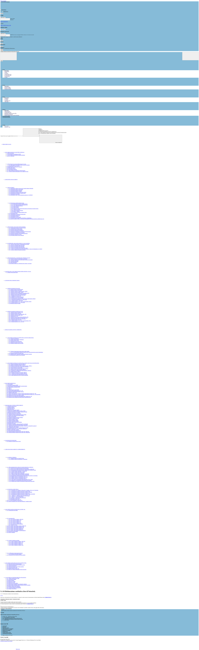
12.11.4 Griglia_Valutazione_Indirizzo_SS (16, 544)
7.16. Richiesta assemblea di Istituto (12, 420)
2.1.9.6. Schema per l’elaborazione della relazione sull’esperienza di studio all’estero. (24, 208)
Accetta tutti (16, 599)
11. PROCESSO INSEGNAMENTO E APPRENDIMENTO (15, 449)
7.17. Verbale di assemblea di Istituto (13, 421)
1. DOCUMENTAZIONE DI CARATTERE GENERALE (14, 152)
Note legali (4, 626)
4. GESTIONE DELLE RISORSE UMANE (12, 280)
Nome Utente (12, 18)
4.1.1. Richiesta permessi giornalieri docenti (16, 289)
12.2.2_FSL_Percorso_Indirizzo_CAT (15, 520)
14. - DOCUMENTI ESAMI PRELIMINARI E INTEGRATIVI (15, 577)
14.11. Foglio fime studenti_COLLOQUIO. (14, 587)
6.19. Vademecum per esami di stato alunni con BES (15, 395)
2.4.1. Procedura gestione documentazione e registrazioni (18, 258)
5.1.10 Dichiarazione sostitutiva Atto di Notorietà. (17, 355)
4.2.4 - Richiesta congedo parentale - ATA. (16, 315)
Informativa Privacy (5, 627)
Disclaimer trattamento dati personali (6, 641)
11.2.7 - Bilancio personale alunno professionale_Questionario (19, 473)
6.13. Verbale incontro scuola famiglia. (13, 389)
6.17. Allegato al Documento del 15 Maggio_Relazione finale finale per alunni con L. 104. (21, 393)
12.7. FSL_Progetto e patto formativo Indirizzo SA (15, 529)
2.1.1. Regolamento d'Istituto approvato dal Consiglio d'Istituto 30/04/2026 (21, 188)
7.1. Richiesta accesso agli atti (11, 406)
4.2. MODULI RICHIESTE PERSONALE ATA (15, 311)
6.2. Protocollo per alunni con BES (12, 385)
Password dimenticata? (4, 21)
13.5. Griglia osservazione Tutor (12, 567)
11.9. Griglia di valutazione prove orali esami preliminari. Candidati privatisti (19, 501)
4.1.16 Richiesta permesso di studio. (14, 303)
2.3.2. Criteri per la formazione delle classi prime (17, 245)
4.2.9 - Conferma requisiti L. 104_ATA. (15, 319)
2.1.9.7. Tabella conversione (15, 209)
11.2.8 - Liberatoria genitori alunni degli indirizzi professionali (19, 474)
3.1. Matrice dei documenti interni (12, 272)
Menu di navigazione (58, 142)
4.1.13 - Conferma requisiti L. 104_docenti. (16, 300)
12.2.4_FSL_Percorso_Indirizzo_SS (15, 522)
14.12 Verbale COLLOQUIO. (12, 588)
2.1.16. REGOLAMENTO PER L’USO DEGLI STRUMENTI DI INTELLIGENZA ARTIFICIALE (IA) (26, 218)
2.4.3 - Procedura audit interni (13, 260)
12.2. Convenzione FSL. (11, 518)
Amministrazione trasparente (7, 633)
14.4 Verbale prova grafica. (11, 581)
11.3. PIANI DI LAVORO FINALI (13, 489)
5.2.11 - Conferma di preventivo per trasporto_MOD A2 (18, 373)
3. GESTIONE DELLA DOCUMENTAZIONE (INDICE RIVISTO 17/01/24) (18, 271)
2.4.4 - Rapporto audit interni (13, 261)
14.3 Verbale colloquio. (10, 580)
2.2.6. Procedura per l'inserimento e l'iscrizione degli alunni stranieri (20, 231)
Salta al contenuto (3, 0)
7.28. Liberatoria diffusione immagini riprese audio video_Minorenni (18, 431)
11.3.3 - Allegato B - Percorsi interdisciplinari (16, 496)
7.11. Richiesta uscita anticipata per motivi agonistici (15, 415)
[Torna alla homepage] (99, 51)
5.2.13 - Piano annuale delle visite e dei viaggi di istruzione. (18, 375)
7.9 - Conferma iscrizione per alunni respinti (14, 413)
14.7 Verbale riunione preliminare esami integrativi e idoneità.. (17, 584)
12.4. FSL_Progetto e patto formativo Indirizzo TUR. (15, 526)
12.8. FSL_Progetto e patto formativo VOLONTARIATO (16, 530)
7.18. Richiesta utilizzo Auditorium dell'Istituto (14, 422)
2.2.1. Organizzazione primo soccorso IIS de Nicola (17, 227)
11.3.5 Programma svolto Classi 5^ (14, 498)
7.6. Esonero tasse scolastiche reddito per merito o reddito (16, 410)
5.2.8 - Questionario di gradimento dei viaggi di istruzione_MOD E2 (20, 370)
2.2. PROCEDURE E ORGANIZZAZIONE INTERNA (16, 226)
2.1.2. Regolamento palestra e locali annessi (16, 189)
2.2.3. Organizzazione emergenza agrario (15, 228)
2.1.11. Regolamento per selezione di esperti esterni (17, 214)
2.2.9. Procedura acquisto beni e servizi (15, 234)
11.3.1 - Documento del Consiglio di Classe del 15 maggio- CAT (19, 494)
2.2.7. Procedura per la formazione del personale (17, 232)
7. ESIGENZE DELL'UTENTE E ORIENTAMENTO (14, 405)
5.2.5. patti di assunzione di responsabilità (15, 367)
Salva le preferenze (8, 608)
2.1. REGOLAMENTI (10, 187)
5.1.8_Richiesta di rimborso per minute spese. (16, 353)
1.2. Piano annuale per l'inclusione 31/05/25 (14, 154)
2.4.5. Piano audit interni (13, 262)
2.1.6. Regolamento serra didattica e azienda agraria (17, 193)
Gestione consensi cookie (6, 632)
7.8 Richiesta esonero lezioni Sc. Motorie (13, 412)
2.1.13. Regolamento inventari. (14, 216)
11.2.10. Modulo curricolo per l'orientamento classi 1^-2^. (18, 476)
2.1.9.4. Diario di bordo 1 (15, 206)
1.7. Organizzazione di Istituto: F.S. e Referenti (14, 166)
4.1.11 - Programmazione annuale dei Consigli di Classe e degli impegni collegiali (22, 298)
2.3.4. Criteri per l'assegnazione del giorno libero (17, 247)
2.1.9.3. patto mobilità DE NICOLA (17, 205)
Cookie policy (4, 625)
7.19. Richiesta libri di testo (11, 423)
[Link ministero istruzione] (5, 1)
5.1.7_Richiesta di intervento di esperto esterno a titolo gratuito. (19, 351)
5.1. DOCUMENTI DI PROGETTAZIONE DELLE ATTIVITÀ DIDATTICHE (52, 132)
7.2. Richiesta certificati (10, 407)
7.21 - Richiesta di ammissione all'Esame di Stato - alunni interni (17, 424)
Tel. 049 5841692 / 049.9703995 (9, 617)
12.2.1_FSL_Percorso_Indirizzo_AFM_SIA (16, 519)
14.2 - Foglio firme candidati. (11, 579)
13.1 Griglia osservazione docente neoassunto (14, 563)
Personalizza (3, 599)
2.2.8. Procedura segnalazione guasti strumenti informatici (18, 233)
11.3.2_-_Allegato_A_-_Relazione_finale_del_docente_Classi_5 (19, 495)
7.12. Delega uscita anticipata (11, 416)
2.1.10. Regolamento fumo (13, 213)
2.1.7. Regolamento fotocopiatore (14, 194)
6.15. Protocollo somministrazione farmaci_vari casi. (15, 391)
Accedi (2, 13)
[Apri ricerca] (190, 56)
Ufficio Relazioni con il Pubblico (7, 628)
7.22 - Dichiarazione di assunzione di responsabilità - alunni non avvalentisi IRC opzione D (21, 425)
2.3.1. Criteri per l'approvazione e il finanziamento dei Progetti (19, 244)
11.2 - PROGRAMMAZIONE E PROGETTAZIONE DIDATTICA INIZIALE (20, 467)
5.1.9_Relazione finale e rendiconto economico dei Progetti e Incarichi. (20, 354)
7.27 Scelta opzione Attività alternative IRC (14, 430)
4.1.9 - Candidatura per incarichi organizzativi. (16, 296)
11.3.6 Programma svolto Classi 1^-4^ (15, 499)
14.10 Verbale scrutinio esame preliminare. (14, 586)
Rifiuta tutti (9, 599)
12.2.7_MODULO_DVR (13, 524)
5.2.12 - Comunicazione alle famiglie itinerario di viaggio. (18, 374)
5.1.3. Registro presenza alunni (14, 340)
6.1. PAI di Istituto (10, 384)
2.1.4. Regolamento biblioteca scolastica (15, 191)
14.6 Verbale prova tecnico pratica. (12, 583)
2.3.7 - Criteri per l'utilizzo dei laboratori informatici (17, 249)
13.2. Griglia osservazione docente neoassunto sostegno (16, 564)
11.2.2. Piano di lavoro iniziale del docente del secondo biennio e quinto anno (21, 469)
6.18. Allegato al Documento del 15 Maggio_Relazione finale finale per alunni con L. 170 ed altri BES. (23, 394)
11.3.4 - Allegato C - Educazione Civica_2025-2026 (17, 497)
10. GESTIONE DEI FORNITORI (10, 440)
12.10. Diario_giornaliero (11, 532)
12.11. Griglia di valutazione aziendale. (13, 540)
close (1, 60)
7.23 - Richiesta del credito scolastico (13, 426)
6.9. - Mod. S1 (9, 387)
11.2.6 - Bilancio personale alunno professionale (16, 472)
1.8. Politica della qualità (11, 167)
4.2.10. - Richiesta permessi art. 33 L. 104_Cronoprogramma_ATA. (20, 320)
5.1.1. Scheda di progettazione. (14, 338)
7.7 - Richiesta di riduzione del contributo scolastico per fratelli (17, 411)
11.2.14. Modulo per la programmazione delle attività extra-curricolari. (20, 480)
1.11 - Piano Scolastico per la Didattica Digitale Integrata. (16, 170)
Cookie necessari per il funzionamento (6, 606)
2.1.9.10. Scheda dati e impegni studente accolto (19, 212)
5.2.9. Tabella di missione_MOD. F (14, 371)
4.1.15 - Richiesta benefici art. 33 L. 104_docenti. (17, 302)
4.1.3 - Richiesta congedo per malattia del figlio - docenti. (18, 291)
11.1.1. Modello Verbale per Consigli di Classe (16, 458)
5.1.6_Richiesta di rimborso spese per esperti (16, 343)
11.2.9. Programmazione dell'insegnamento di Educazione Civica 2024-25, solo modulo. (23, 475)
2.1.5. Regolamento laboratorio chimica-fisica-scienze (17, 192)
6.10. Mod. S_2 (9, 388)
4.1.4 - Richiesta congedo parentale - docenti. (16, 292)
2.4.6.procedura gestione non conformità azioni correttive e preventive (20, 263)
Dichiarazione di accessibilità (7, 629)
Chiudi (2, 40)
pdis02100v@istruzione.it (13, 618)
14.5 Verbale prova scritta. (11, 582)
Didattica (40, 129)
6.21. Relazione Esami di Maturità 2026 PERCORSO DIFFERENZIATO (19, 397)
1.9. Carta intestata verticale (11, 168)
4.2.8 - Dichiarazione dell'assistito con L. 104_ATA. (17, 318)
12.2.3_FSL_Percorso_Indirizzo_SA (15, 521)
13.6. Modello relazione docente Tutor (13, 568)
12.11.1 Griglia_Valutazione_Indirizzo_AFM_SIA (17, 541)
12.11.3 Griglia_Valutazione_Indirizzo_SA (16, 543)
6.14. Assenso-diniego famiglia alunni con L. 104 (15, 390)
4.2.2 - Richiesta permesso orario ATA (15, 313)
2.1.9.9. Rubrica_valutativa (15, 211)
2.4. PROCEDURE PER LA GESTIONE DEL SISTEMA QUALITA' (18, 257)
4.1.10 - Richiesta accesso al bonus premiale (16, 297)
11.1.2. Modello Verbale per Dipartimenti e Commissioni (18, 459)
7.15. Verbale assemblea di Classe (12, 419)
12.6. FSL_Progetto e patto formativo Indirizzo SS (15, 528)
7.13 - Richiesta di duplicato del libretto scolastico (15, 417)
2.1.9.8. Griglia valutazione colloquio (17, 210)
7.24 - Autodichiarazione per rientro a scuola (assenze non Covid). (17, 427)
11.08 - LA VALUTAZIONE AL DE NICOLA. (15, 500)
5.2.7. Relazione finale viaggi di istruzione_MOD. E (17, 369)
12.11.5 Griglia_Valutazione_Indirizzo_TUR (16, 545)
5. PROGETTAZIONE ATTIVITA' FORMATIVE (47, 131)
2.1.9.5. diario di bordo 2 (15, 207)
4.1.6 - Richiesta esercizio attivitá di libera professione (17, 294)
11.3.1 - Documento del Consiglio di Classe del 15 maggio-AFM (19, 491)
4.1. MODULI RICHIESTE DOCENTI (13, 288)
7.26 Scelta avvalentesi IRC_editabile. (13, 429)
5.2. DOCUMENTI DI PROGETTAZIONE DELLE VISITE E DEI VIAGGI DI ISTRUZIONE (23, 363)
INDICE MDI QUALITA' (43, 130)
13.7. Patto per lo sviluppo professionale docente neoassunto (16, 569)
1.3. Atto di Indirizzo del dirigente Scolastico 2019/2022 (16, 155)
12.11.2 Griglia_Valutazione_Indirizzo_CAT (16, 542)
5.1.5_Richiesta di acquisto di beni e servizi (16, 342)
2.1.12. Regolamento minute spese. (14, 215)
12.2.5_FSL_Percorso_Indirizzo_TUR (15, 523)
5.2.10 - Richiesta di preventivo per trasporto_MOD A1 (18, 372)
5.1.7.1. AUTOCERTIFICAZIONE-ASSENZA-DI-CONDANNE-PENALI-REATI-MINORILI (27, 352)
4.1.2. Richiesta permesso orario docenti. (15, 290)
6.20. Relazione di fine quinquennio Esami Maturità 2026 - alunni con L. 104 (19, 396)
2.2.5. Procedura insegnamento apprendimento (16, 230)
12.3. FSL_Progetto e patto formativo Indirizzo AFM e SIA (16, 525)
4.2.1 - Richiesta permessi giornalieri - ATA (16, 312)
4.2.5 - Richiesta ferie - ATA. (13, 316)
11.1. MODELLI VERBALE (12, 457)
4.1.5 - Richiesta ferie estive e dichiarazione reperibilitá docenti (19, 293)
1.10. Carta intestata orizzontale (12, 169)
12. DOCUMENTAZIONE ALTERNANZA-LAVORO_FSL (15, 509)
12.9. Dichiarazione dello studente (12, 531)
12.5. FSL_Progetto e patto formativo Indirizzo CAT (15, 527)
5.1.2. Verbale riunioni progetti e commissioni (16, 339)
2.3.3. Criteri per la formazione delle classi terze (16, 246)
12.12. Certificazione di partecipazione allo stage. (15, 553)
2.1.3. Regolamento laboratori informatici (15, 190)
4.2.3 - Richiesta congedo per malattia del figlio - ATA (17, 314)
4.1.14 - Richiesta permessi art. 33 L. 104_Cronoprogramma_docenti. (20, 301)
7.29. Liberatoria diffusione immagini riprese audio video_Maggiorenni (18, 432)
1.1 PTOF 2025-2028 (10, 153)
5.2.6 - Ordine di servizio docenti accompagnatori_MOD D (18, 368)
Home (40, 128)
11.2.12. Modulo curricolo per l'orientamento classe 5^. (18, 478)
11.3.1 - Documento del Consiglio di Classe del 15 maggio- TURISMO (20, 492)
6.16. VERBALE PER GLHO (12, 392)
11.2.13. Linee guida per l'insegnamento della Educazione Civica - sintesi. (21, 479)
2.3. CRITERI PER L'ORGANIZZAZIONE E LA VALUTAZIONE (18, 243)
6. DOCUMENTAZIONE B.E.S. (10, 383)
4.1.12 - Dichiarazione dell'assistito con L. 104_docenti (18, 299)
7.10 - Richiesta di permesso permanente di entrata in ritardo (16, 414)
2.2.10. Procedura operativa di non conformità (16, 235)
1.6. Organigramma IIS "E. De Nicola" (13, 165)
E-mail (11, 34)
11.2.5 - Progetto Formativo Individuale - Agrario (17, 471)
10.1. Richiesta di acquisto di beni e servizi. (14, 441)
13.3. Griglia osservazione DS (11, 565)
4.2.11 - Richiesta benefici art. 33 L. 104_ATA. (16, 321)
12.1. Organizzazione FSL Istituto (12, 510)
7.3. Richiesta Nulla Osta (11, 408)
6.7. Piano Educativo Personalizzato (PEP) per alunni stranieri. (17, 386)
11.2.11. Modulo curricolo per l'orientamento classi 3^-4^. (18, 477)
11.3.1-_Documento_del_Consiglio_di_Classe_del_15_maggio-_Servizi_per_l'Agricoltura (23, 490)
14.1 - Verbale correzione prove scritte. (13, 578)
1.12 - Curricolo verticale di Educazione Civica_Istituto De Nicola (17, 171)
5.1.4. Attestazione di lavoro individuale (15, 341)
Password (11, 19)
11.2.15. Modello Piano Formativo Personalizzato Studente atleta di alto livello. (22, 481)
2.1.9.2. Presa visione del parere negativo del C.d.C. (19, 204)
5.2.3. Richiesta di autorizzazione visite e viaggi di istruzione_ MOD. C (20, 365)
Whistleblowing (5, 631)
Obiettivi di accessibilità (6, 630)
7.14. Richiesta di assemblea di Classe (13, 418)
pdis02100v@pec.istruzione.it (13, 619)
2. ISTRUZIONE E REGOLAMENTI (11, 179)
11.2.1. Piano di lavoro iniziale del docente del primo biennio (19, 468)
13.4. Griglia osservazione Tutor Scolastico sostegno (15, 566)
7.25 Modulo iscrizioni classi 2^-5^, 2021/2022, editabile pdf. (17, 428)
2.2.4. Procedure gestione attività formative (16, 229)
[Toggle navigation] (8, 56)
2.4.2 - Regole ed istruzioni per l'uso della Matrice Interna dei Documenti (20, 259)
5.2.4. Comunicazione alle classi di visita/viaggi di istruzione (18, 366)
